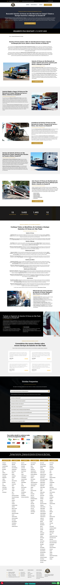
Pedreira (41, 536)
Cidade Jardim (42, 487)
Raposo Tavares (14, 508)
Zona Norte (25, 460)
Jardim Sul (42, 518)
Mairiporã (51, 511)
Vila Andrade (42, 547)
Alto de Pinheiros (14, 467)
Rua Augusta (14, 511)
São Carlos (51, 539)
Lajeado (32, 487)
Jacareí (51, 506)
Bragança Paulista (52, 477)
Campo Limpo (42, 472)
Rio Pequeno (14, 510)
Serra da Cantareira (53, 547)
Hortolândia (51, 497)
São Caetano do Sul (53, 537)
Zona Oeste (16, 460)
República (4, 485)
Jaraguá (13, 490)
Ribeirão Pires (52, 529)
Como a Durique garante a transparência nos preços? (19, 418)
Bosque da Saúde (43, 466)
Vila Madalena (14, 523)
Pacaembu (4, 482)
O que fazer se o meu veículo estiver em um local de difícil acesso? (21, 412)
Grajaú (41, 490)
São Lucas (32, 495)
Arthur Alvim (33, 464)
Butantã (13, 474)
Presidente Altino (14, 505)
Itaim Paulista (33, 479)
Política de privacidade (32, 583)
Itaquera (32, 480)
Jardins (3, 479)
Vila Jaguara (14, 519)
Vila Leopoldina (14, 521)
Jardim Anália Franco (34, 482)
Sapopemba (32, 500)
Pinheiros (13, 500)
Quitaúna (13, 506)
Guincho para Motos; (36, 196)
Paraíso (41, 531)
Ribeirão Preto (52, 531)
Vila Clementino (42, 549)
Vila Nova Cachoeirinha (25, 497)
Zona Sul (44, 460)
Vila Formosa (33, 506)
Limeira (51, 510)
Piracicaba (51, 523)
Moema (41, 526)
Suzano (51, 550)
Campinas (51, 480)
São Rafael (42, 544)
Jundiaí (51, 508)
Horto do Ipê (42, 495)
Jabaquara (42, 505)
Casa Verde (23, 467)
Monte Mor (51, 519)
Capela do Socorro (43, 474)
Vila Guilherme (23, 492)
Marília (51, 513)
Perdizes (13, 498)
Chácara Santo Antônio (43, 479)
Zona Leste (34, 460)
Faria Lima (13, 482)
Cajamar (51, 479)
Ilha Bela (51, 498)
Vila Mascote (42, 555)
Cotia (13, 479)
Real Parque (42, 537)
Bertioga (51, 474)
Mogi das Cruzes (52, 516)
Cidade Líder (33, 469)
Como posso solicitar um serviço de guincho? (18, 400)
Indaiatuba (51, 500)
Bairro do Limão (23, 464)
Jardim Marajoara (43, 513)
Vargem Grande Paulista (53, 555)
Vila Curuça (32, 505)
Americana (51, 466)
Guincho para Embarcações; (37, 197)
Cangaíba (32, 467)
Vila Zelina (32, 513)
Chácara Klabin (42, 480)
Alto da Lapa (14, 466)
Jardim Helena (33, 485)
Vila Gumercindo (43, 552)
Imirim (22, 472)
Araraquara (51, 469)
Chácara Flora (42, 477)
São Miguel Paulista (34, 498)
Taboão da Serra (14, 516)
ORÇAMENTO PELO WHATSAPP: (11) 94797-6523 (30, 31)
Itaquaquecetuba (52, 503)
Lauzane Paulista (24, 479)
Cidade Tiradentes (34, 472)
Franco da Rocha (52, 492)
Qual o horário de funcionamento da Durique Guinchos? (19, 391)
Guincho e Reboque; (36, 194)
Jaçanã (22, 474)
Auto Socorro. (35, 198)
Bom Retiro (4, 469)
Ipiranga (41, 500)
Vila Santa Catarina (43, 560)
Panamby (41, 529)
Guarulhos (51, 495)
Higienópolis (4, 477)
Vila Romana (14, 524)
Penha (32, 492)
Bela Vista (4, 467)
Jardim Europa (42, 510)
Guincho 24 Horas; (36, 193)
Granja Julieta (42, 492)
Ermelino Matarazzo (34, 474)
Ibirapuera (41, 497)
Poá (50, 524)
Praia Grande (52, 526)
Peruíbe (51, 521)
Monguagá (51, 518)
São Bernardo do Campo (53, 536)
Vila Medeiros (23, 495)
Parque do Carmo (33, 490)
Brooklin (41, 467)
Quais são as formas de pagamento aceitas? (18, 421)
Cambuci (3, 472)
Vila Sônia (41, 562)
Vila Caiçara (51, 557)
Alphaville (13, 464)
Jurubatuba (42, 519)
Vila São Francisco (15, 526)
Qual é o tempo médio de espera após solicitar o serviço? (20, 415)
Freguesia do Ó (23, 469)
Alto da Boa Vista (43, 464)
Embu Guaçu (52, 487)
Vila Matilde (33, 510)
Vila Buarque (4, 492)
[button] (30, 391)
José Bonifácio (23, 477)
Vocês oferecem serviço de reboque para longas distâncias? (20, 409)
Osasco (13, 493)
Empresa (27, 4)
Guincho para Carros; (36, 195)
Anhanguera (4, 464)
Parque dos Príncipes (15, 495)
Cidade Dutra (42, 485)
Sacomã (41, 539)
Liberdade (4, 480)
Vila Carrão (32, 503)
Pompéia (13, 503)
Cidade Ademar (42, 482)
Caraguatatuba (52, 482)
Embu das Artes (14, 480)
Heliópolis (41, 493)
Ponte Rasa (32, 493)
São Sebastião (52, 544)
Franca (51, 490)
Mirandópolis (42, 524)
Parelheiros (42, 534)
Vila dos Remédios (15, 518)
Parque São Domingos (15, 497)
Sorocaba (51, 549)
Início (10, 36)
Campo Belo (42, 469)
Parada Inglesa (23, 482)
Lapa (12, 492)
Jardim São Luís (42, 516)
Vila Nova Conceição (43, 557)
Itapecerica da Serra (43, 503)
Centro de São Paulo (6, 460)
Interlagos (41, 498)
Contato (40, 4)
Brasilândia (23, 466)
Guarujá (51, 493)
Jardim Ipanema (42, 511)
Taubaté (51, 552)
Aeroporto (51, 464)
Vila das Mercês (42, 550)
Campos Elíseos (4, 474)
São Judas (42, 542)
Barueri (13, 472)
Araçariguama (52, 467)
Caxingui (13, 477)
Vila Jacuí (32, 508)
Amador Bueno (14, 469)
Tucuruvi (22, 490)
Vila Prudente (33, 511)
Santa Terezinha (23, 487)
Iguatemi (32, 477)
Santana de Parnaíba (15, 513)
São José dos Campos (53, 542)
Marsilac (41, 521)
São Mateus (32, 497)
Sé (2, 490)
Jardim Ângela (42, 508)
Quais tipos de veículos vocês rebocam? (17, 403)
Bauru (51, 472)
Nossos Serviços (34, 4)
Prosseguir (26, 583)
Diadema (51, 485)
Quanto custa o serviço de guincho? (16, 406)
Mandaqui (22, 480)
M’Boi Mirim (42, 523)
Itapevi (13, 485)
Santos (51, 534)
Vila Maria (22, 493)
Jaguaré (13, 487)
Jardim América (42, 506)
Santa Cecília (4, 487)
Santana (22, 485)
